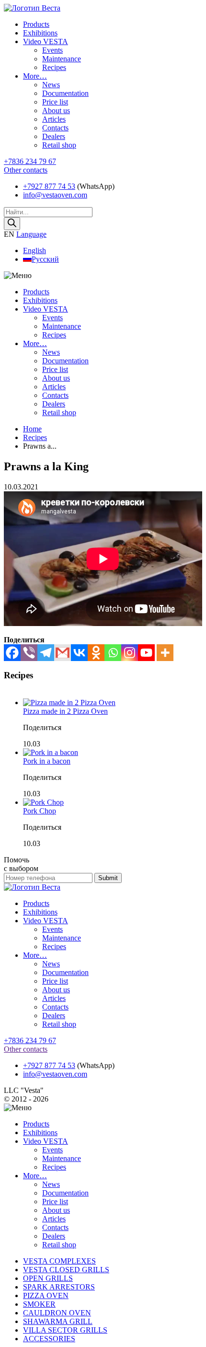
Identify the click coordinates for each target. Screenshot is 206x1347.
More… (35, 76)
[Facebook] (12, 652)
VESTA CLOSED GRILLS (66, 1270)
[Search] (12, 223)
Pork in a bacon (46, 761)
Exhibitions (40, 33)
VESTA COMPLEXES (59, 1261)
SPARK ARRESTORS (59, 1287)
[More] (165, 652)
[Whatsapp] (112, 652)
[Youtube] (146, 652)
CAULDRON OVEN (57, 1313)
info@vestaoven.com (55, 195)
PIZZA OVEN (46, 1295)
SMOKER (39, 1304)
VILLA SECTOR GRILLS (65, 1330)
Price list (55, 102)
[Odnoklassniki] (96, 652)
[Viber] (29, 652)
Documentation (65, 93)
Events (52, 50)
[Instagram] (129, 652)
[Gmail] (62, 652)
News (51, 85)
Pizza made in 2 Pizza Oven (65, 711)
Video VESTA (45, 41)
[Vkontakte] (79, 652)
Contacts (55, 128)
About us (56, 110)
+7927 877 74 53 (49, 186)
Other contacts (25, 170)
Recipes (54, 67)
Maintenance (61, 59)
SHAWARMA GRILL (57, 1321)
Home (32, 429)
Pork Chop (39, 811)
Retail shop (59, 145)
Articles (54, 119)
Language (31, 234)
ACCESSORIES (49, 1339)
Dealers (53, 136)
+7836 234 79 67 (30, 161)
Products (36, 24)
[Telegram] (45, 652)
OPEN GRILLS (48, 1278)
